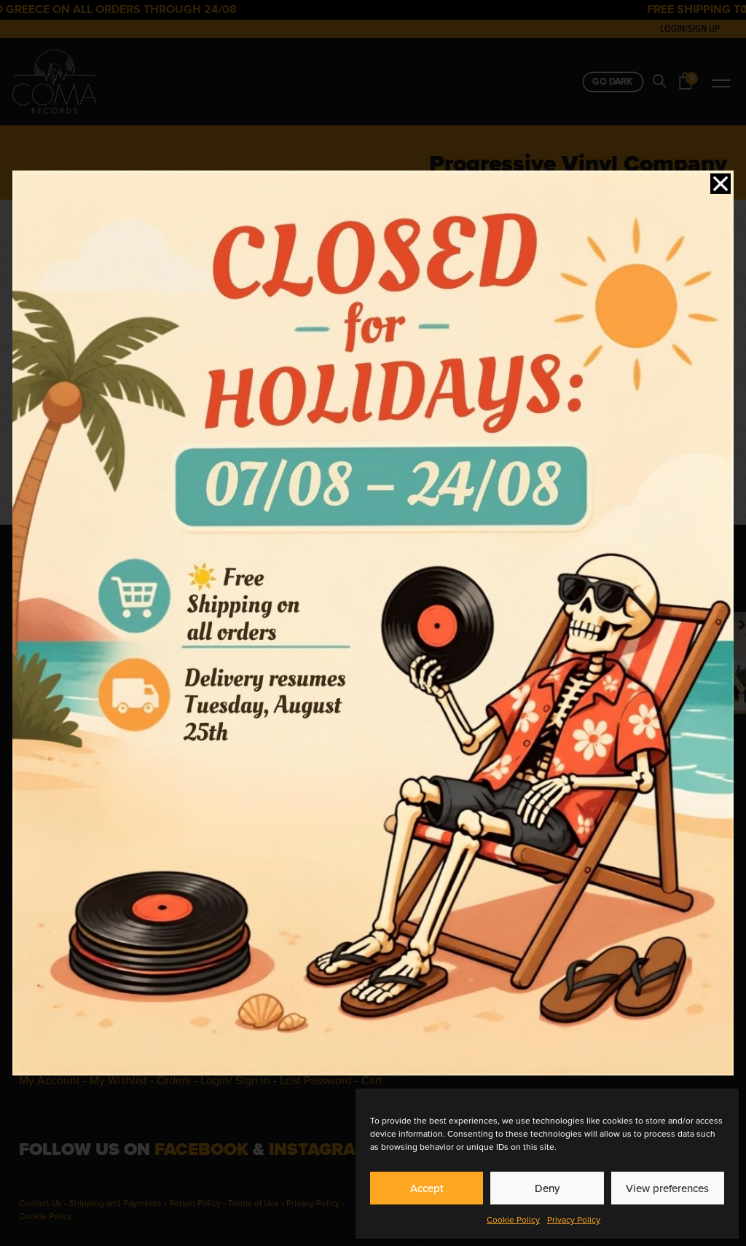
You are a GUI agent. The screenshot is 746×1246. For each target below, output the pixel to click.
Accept (427, 1188)
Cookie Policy (513, 1219)
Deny (547, 1188)
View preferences (667, 1188)
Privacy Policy (573, 1219)
